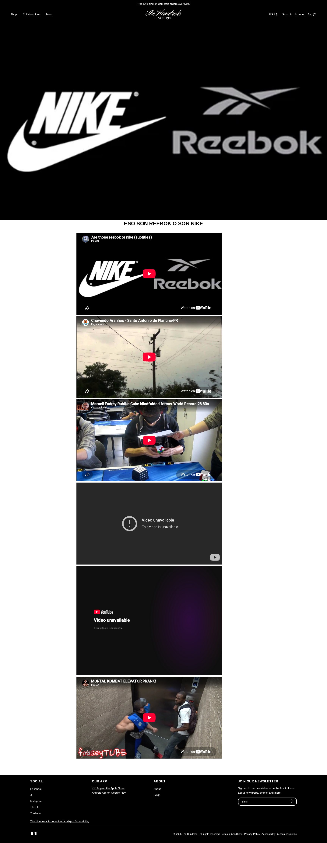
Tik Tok (34, 807)
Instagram (36, 800)
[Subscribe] (291, 801)
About (157, 788)
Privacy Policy (252, 834)
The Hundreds (190, 834)
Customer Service (287, 834)
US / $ (273, 14)
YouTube (35, 813)
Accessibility (269, 834)
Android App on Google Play (109, 792)
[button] (312, 14)
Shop (14, 14)
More (49, 14)
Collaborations (31, 14)
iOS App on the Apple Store (108, 788)
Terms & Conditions (232, 834)
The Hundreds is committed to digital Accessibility (59, 821)
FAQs (157, 794)
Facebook (36, 788)
